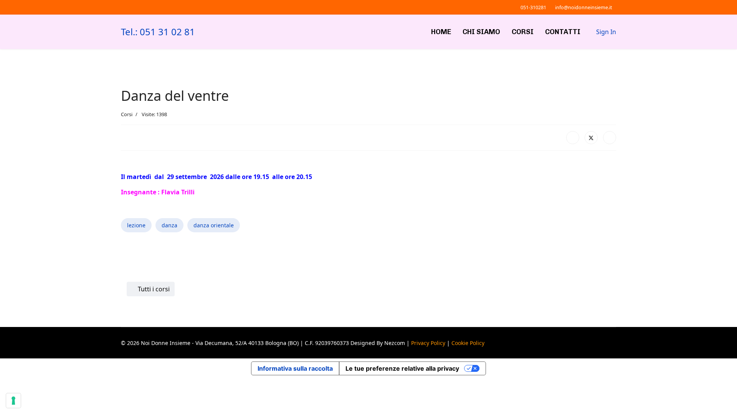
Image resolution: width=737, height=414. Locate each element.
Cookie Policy (467, 343)
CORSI (523, 32)
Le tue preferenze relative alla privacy (402, 368)
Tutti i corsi (153, 289)
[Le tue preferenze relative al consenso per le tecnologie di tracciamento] (13, 400)
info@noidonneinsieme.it (583, 7)
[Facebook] (572, 137)
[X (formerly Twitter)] (591, 137)
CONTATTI (562, 32)
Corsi (126, 114)
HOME (441, 32)
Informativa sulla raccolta (295, 368)
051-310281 (533, 7)
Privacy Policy (428, 343)
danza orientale (213, 225)
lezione (136, 225)
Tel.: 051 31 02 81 (158, 31)
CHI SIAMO (481, 32)
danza (169, 225)
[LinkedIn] (609, 137)
